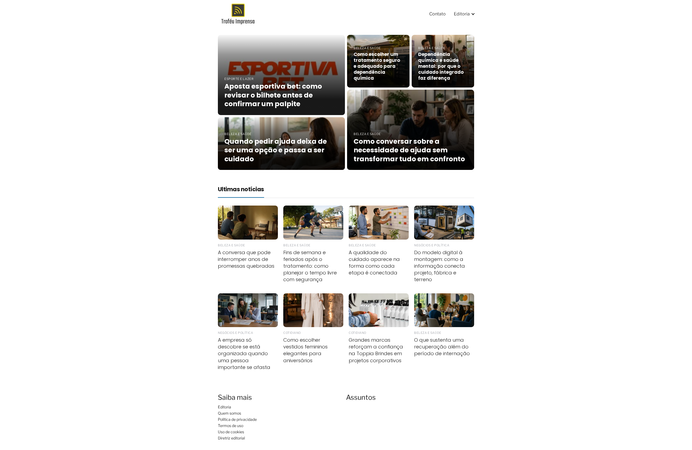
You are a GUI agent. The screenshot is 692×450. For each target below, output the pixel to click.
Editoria (462, 13)
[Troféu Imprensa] (241, 13)
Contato (437, 13)
